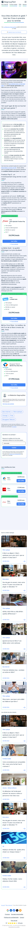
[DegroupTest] (8, 2)
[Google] (8, 910)
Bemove (23, 925)
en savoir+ (14, 426)
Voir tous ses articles (8, 404)
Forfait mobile (13, 4)
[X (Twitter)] (17, 910)
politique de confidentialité (14, 454)
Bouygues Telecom (8, 419)
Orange (4, 415)
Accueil (3, 905)
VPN (20, 4)
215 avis (20, 923)
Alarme (25, 4)
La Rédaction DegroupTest (10, 27)
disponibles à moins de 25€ (8, 168)
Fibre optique (17, 412)
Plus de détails (14, 244)
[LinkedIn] (11, 910)
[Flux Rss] (20, 910)
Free (11, 415)
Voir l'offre (21, 480)
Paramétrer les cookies (14, 927)
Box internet (4, 4)
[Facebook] (14, 910)
